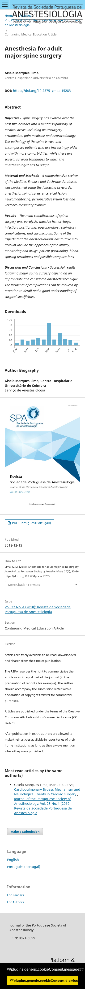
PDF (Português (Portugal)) (31, 523)
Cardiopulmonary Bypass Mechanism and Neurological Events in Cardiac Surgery (47, 791)
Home (9, 15)
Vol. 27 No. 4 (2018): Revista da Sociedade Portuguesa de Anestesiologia (42, 22)
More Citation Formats (24, 584)
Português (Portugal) (23, 866)
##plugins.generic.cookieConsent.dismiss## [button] (44, 980)
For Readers (15, 895)
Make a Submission (25, 831)
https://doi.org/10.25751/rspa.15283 (42, 90)
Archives (25, 15)
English (13, 859)
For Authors (15, 902)
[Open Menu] (4, 4)
